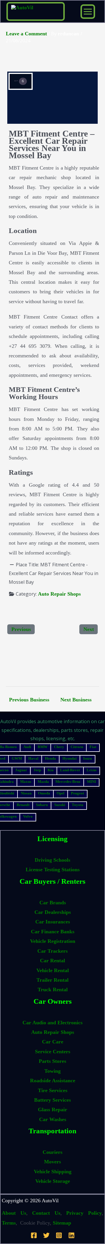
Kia (51, 770)
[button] (20, 81)
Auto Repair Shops (59, 594)
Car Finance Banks (52, 931)
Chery (59, 747)
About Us (14, 1213)
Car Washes (52, 1119)
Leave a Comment (26, 34)
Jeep (37, 770)
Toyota (77, 805)
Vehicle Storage (52, 1181)
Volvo (28, 816)
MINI (91, 781)
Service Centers (52, 1051)
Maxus (25, 781)
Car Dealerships (52, 912)
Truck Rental (53, 989)
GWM (17, 758)
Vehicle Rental (52, 970)
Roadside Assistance (52, 1080)
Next (88, 629)
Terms (9, 1223)
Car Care (52, 1042)
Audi (27, 747)
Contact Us (46, 1213)
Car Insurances (52, 922)
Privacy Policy (84, 1213)
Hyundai (69, 758)
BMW (43, 747)
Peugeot (77, 793)
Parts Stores (52, 1061)
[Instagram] (59, 1235)
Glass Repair (52, 1109)
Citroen (77, 747)
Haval (33, 758)
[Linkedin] (71, 1235)
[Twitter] (46, 1235)
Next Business (76, 700)
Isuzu (87, 758)
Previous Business (29, 700)
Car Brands (52, 902)
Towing (52, 1071)
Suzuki (59, 805)
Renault (23, 805)
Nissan (26, 793)
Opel (60, 793)
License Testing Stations (53, 869)
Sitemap (62, 1223)
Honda (50, 758)
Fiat (93, 747)
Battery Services (52, 1100)
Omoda (44, 793)
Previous (21, 629)
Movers (52, 1162)
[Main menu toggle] (88, 11)
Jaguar (21, 770)
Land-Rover (70, 770)
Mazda (43, 781)
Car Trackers (52, 951)
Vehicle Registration (52, 941)
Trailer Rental (52, 980)
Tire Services (52, 1090)
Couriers (52, 1152)
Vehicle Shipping (52, 1171)
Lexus (92, 770)
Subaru (42, 805)
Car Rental (52, 960)
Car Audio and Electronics (52, 1022)
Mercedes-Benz (67, 781)
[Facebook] (34, 1235)
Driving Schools (52, 860)
